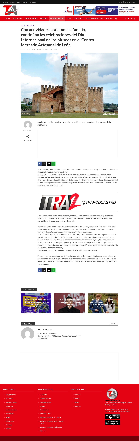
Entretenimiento (57, 19)
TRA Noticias (40, 49)
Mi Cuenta (43, 395)
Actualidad (17, 19)
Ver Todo (113, 323)
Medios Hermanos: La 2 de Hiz (50, 417)
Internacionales (31, 19)
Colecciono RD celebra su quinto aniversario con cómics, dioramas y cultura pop (36, 302)
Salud (69, 19)
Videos (8, 429)
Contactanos (33, 2)
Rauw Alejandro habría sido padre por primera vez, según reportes (69, 302)
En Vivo (5, 2)
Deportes (44, 19)
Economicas (78, 19)
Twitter (76, 402)
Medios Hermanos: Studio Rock (51, 427)
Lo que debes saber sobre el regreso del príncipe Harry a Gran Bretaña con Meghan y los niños (102, 302)
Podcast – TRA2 (45, 414)
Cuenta (120, 2)
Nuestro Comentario (94, 19)
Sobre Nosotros (15, 2)
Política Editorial (45, 402)
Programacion (11, 395)
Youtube (76, 398)
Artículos (9, 425)
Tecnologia (10, 414)
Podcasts (24, 2)
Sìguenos (43, 431)
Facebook (77, 395)
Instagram (77, 406)
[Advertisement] (78, 143)
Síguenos (109, 19)
